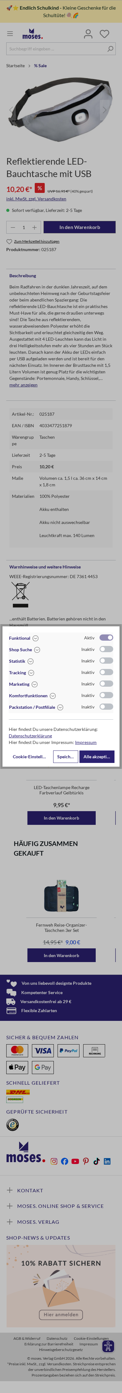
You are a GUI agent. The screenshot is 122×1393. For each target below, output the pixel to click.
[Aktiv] (106, 637)
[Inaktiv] (106, 649)
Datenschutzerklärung (30, 735)
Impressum (86, 742)
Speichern (67, 756)
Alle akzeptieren (99, 756)
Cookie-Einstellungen (32, 756)
